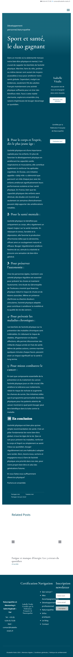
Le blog (45, 620)
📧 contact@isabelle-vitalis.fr (61, 1)
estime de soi (13, 249)
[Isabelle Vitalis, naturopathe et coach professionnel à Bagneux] (10, 582)
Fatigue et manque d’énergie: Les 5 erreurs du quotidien (35, 559)
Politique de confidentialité (58, 652)
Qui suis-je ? (47, 592)
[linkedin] (12, 635)
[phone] (10, 639)
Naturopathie (23, 29)
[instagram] (8, 635)
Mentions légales (27, 652)
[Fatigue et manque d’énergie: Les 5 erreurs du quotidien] (36, 537)
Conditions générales (41, 652)
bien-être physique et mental (25, 61)
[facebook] (5, 635)
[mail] (15, 635)
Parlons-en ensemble (16, 483)
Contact (45, 624)
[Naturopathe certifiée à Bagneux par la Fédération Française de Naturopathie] (28, 589)
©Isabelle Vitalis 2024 (13, 652)
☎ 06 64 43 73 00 (45, 1)
